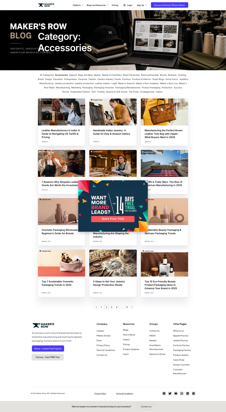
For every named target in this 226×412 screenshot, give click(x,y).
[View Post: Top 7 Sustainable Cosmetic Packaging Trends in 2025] (61, 263)
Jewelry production (64, 83)
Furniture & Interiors (141, 79)
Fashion (92, 79)
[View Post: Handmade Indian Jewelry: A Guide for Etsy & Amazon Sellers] (113, 112)
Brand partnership (150, 75)
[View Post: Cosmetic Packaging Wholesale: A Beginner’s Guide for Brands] (61, 211)
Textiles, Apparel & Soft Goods (112, 91)
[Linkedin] (188, 393)
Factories (82, 79)
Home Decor (171, 79)
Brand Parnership (131, 75)
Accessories (61, 75)
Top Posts (134, 91)
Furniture (126, 79)
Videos (159, 91)
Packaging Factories (104, 87)
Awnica (45, 142)
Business (172, 75)
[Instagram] (182, 393)
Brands (163, 75)
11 (127, 307)
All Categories (47, 75)
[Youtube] (176, 393)
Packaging (87, 87)
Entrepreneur (70, 79)
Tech (93, 91)
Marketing (76, 87)
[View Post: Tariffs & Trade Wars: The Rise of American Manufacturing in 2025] (164, 163)
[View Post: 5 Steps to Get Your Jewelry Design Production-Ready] (113, 263)
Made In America (126, 83)
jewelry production (84, 83)
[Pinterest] (193, 393)
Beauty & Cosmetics (112, 75)
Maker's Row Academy (147, 83)
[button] (144, 184)
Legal (114, 83)
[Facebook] (164, 393)
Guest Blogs (158, 79)
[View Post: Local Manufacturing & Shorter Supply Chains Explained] (113, 163)
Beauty (97, 75)
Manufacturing (63, 87)
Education (58, 79)
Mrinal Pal (46, 241)
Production (167, 87)
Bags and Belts (85, 75)
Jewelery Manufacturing (105, 106)
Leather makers (102, 83)
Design (48, 79)
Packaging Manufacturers (127, 87)
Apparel (73, 75)
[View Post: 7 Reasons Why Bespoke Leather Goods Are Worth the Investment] (61, 163)
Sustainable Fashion (80, 91)
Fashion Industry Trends (109, 79)
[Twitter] (170, 393)
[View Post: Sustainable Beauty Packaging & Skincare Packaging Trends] (164, 211)
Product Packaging (151, 87)
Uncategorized (147, 91)
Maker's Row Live (169, 83)
